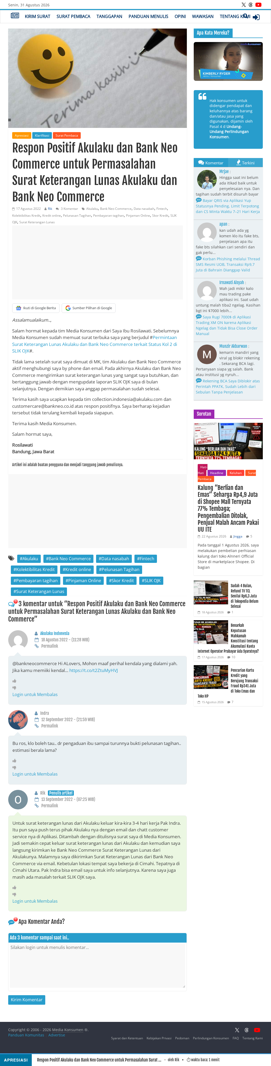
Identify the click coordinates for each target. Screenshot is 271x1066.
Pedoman (182, 1038)
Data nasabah (144, 208)
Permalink (49, 646)
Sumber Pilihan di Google (92, 307)
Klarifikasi (42, 135)
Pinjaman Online (138, 215)
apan (223, 224)
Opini (180, 16)
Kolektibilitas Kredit (26, 215)
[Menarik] (15, 681)
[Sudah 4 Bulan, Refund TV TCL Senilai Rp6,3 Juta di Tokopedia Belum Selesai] (211, 583)
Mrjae (224, 171)
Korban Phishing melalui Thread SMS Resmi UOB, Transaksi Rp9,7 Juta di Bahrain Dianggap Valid (228, 264)
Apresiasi (22, 135)
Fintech (161, 208)
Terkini (248, 162)
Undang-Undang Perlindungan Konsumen (229, 131)
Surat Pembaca (73, 16)
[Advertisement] (97, 262)
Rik (50, 208)
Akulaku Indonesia (54, 633)
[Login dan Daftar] (256, 17)
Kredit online (51, 215)
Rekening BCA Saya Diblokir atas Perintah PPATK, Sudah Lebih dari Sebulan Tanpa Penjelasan (228, 386)
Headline (216, 473)
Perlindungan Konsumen (211, 1038)
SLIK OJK (152, 580)
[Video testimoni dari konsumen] (228, 61)
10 (233, 657)
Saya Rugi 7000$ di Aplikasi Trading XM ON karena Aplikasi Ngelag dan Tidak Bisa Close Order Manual (227, 325)
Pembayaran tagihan (108, 215)
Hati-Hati (202, 470)
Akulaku (92, 208)
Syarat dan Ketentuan (127, 1038)
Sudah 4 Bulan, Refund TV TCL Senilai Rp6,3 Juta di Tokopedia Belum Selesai (244, 596)
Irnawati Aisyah (231, 282)
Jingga (237, 536)
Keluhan (236, 473)
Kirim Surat (37, 16)
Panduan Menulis (148, 16)
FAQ (236, 1038)
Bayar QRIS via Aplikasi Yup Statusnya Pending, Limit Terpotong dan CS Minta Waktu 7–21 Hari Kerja (228, 206)
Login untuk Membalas (35, 694)
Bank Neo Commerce (116, 208)
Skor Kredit (160, 215)
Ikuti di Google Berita (39, 307)
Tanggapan (109, 16)
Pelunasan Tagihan (77, 215)
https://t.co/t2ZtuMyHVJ (93, 670)
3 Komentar (69, 208)
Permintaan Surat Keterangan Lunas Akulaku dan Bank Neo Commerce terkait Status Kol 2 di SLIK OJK (94, 344)
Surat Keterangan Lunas (37, 222)
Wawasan (203, 16)
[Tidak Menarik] (15, 687)
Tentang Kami (235, 16)
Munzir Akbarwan (233, 346)
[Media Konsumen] (15, 16)
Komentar (214, 162)
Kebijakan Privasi (159, 1038)
